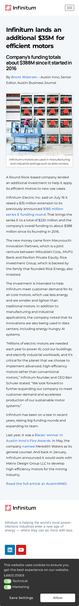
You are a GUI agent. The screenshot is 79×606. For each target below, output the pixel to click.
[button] (7, 581)
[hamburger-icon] (69, 8)
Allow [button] (58, 598)
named (28, 446)
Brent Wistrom (24, 77)
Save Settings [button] (21, 598)
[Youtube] (21, 550)
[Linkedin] (10, 550)
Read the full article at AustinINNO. (36, 484)
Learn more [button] (14, 575)
